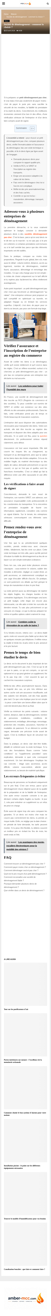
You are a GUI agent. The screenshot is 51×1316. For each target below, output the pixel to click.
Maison (7, 21)
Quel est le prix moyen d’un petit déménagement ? (25, 874)
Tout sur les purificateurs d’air (16, 1009)
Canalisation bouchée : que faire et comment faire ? (24, 1269)
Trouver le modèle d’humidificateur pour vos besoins (25, 1219)
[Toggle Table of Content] (31, 128)
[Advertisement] (25, 67)
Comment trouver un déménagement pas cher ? (24, 864)
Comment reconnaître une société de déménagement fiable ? (20, 879)
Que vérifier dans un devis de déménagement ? (24, 890)
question (43, 436)
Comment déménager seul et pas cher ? (21, 870)
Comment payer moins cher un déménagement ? (25, 867)
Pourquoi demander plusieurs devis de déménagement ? (20, 885)
